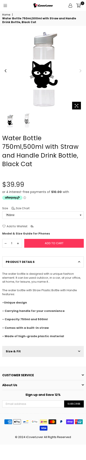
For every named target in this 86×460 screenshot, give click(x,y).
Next (80, 71)
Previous (5, 71)
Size (16, 208)
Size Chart (22, 208)
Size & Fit (13, 351)
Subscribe (73, 403)
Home (6, 14)
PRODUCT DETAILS (20, 262)
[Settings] (70, 5)
